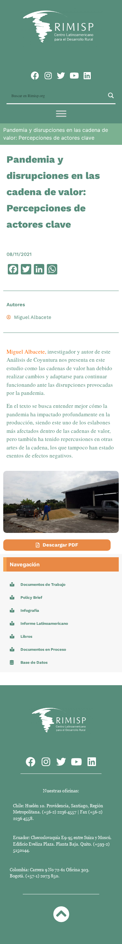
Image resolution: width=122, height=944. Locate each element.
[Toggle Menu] (61, 114)
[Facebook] (35, 75)
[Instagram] (48, 75)
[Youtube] (74, 75)
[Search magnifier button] (110, 95)
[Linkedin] (87, 75)
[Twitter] (61, 75)
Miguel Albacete (26, 351)
